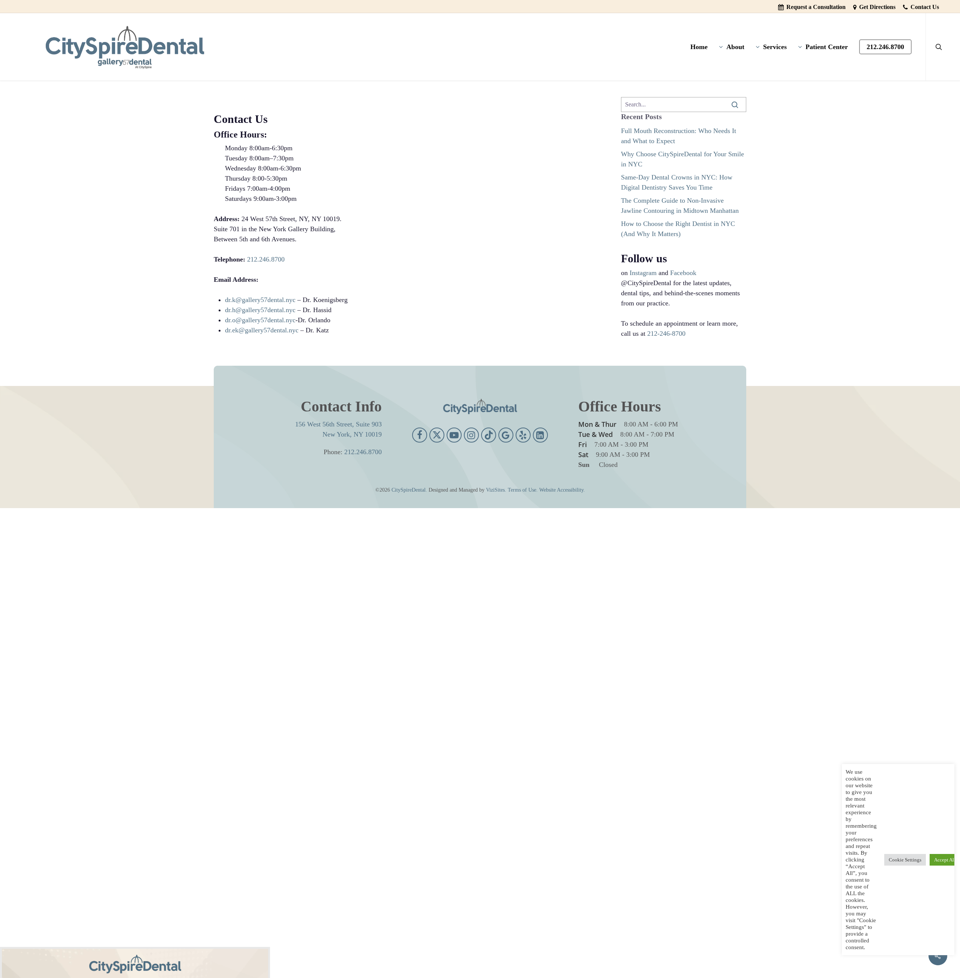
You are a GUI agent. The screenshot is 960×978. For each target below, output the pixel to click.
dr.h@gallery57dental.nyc (260, 310)
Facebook (683, 273)
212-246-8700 (666, 333)
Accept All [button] (945, 860)
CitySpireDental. (409, 490)
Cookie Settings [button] (905, 860)
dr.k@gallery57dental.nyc (260, 300)
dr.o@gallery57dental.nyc (260, 320)
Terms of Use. (523, 490)
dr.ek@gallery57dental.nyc (261, 330)
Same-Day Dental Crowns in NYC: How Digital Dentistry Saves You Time (676, 182)
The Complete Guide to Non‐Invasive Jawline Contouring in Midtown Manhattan (680, 205)
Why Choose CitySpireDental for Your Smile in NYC (682, 159)
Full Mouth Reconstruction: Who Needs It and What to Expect (678, 136)
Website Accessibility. (562, 490)
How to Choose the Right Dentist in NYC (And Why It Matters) (678, 229)
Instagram (643, 273)
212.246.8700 (266, 259)
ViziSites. (496, 490)
